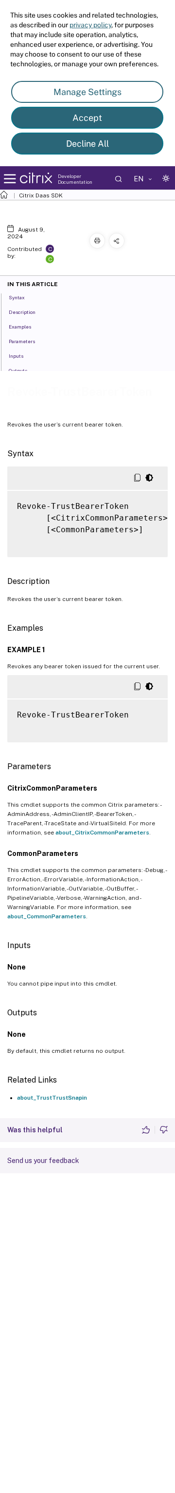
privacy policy (90, 25)
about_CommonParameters (46, 916)
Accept (87, 118)
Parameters (22, 341)
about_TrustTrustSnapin (52, 1097)
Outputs (18, 370)
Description (22, 312)
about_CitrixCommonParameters (102, 832)
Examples (20, 327)
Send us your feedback (43, 1160)
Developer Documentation (75, 179)
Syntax (17, 297)
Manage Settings (87, 92)
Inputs (16, 356)
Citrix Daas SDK (41, 195)
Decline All (87, 143)
